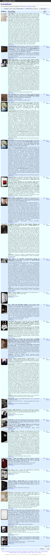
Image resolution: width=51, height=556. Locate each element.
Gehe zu (42, 548)
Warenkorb (36, 551)
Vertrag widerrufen (44, 551)
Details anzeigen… (11, 44)
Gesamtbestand (28, 6)
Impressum (39, 552)
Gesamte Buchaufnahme (12, 12)
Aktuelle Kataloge (24, 552)
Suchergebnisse (30, 551)
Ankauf (32, 552)
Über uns (18, 552)
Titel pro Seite (19, 8)
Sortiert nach (28, 8)
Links (36, 552)
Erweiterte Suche (14, 551)
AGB (39, 551)
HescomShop (7, 554)
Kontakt (29, 552)
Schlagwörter (24, 551)
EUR (45, 12)
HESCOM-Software (35, 554)
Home (3, 551)
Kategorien (20, 551)
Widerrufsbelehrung (12, 552)
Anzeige (6, 8)
